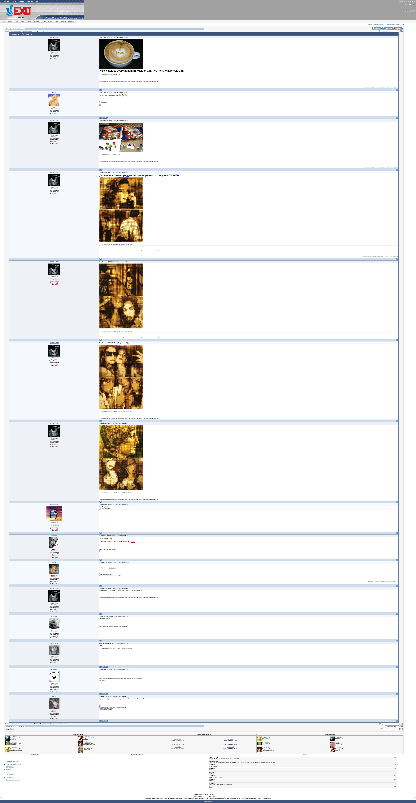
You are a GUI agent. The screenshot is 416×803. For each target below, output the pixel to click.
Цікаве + (23, 21)
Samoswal (14, 736)
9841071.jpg (112, 244)
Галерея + (10, 21)
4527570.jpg (124, 331)
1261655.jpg (124, 648)
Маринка (14, 741)
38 (127, 504)
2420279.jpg (112, 492)
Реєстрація (57, 18)
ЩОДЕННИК (9, 766)
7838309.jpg (112, 568)
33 (127, 120)
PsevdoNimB (54, 504)
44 (127, 669)
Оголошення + (71, 21)
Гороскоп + (30, 21)
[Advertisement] (84, 771)
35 (127, 261)
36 (127, 343)
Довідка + (50, 21)
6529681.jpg (124, 411)
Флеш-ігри (63, 21)
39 (127, 535)
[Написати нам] (82, 18)
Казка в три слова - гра (12, 779)
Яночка (87, 736)
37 (127, 423)
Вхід (63, 18)
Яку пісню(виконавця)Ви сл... (14, 764)
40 (127, 562)
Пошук (398, 24)
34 (127, 172)
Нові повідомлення (373, 24)
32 (127, 92)
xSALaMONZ (54, 643)
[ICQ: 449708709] (105, 117)
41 (127, 588)
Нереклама (15, 747)
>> (18, 761)
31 (127, 37)
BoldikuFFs (178, 747)
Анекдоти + (37, 21)
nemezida (230, 739)
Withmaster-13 (54, 669)
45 (127, 696)
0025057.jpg (124, 244)
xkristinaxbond (177, 743)
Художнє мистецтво (27, 31)
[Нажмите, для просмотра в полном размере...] (121, 69)
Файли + (17, 21)
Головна (49, 18)
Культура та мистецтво (15, 31)
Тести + (57, 21)
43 (127, 643)
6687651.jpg (124, 492)
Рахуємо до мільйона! (12, 761)
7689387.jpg (112, 154)
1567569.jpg (112, 331)
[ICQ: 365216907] (105, 694)
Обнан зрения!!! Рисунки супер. (41, 31)
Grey (86, 747)
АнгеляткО (54, 616)
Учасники (381, 24)
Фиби (54, 562)
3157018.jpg (112, 74)
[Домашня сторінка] (105, 667)
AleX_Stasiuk (230, 743)
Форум (7, 31)
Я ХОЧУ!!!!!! (9, 774)
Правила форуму (390, 24)
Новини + (3, 21)
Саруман (54, 535)
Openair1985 (177, 739)
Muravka (54, 92)
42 (127, 616)
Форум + (44, 21)
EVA (338, 742)
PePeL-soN (88, 741)
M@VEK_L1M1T (54, 37)
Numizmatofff (230, 747)
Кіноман (8, 772)
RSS (414, 4)
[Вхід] (79, 18)
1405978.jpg (112, 411)
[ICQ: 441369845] (105, 721)
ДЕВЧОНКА (54, 696)
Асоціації (8, 769)
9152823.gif (112, 648)
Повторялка (9, 777)
